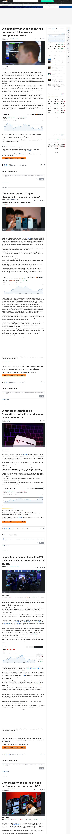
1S (5, 104)
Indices (53, 12)
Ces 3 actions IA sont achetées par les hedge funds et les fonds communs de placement (58, 57)
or (24, 659)
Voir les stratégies (22, 262)
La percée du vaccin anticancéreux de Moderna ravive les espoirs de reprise (58, 68)
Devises (49, 12)
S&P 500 (17, 605)
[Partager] (34, 22)
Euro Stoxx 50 (7, 607)
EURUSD (34, 617)
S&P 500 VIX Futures (51, 30)
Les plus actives (50, 80)
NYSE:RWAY (16, 808)
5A (13, 104)
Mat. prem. (58, 12)
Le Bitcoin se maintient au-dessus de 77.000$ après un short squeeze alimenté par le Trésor (58, 51)
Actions (17, 21)
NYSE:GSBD (9, 820)
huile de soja (39, 667)
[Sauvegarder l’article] (37, 22)
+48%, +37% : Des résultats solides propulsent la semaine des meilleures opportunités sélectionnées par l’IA (58, 45)
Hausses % (57, 80)
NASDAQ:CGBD (19, 829)
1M (7, 104)
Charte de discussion (5, 165)
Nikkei (18, 607)
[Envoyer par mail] (23, 148)
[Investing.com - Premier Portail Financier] (6, 1)
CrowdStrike (25, 438)
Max (15, 104)
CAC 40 (49, 24)
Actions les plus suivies (53, 118)
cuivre (32, 667)
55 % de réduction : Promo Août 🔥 (47, 1)
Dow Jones (50, 35)
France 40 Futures (51, 26)
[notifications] (67, 1)
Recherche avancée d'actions (47, 3)
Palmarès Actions (52, 77)
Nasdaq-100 (27, 605)
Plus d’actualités (56, 72)
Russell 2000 (38, 605)
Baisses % (61, 80)
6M (9, 104)
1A (11, 104)
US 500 (49, 28)
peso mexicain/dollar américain (34, 652)
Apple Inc (29, 221)
